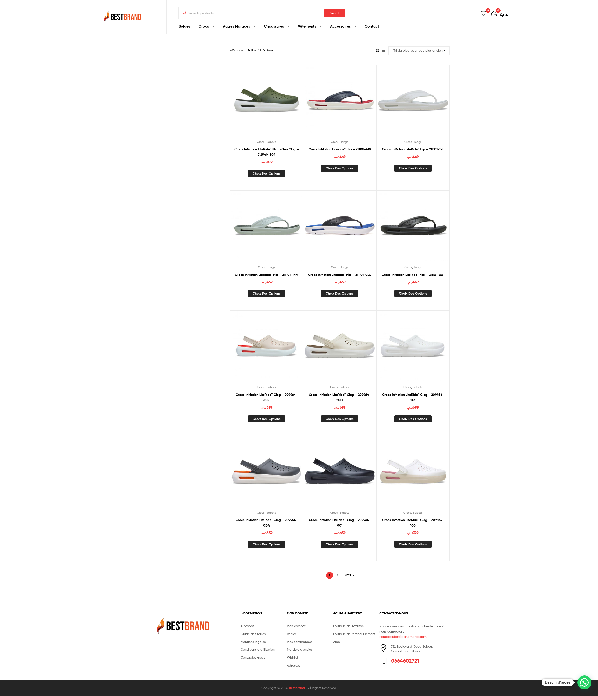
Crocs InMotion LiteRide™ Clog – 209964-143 (413, 397)
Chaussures (274, 26)
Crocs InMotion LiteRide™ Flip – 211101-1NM (266, 275)
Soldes (184, 26)
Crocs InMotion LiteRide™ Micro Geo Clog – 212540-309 (266, 152)
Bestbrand (297, 688)
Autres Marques (236, 26)
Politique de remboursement (354, 634)
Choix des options (267, 173)
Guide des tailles (253, 634)
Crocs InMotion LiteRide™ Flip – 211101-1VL (413, 149)
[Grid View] (377, 50)
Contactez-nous (253, 657)
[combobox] (262, 13)
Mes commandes (299, 642)
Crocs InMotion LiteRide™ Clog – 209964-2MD (339, 397)
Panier (291, 634)
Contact (372, 26)
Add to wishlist (255, 104)
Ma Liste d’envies (299, 649)
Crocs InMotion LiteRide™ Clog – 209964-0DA (266, 522)
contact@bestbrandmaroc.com (403, 636)
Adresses (293, 665)
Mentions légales (253, 642)
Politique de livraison (348, 626)
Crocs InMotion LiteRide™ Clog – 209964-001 (339, 522)
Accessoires (340, 26)
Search (335, 13)
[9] (483, 13)
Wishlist (292, 657)
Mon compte (296, 626)
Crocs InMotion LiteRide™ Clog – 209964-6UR (266, 397)
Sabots (271, 142)
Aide (336, 642)
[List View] (383, 50)
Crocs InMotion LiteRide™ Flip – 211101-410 (340, 149)
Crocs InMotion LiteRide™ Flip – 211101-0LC (339, 275)
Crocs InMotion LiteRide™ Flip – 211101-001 (413, 275)
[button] (584, 682)
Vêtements (307, 26)
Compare (266, 104)
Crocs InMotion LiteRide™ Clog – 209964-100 (413, 522)
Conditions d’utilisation (258, 649)
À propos (247, 626)
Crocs (204, 26)
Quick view (278, 104)
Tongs (344, 142)
